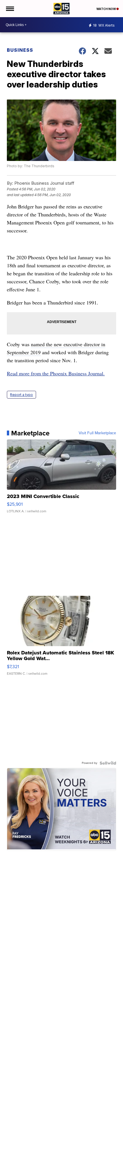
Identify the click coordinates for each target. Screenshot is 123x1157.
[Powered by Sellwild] (108, 763)
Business (20, 50)
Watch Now (106, 9)
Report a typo (21, 395)
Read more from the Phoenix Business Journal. (56, 373)
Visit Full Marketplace (97, 433)
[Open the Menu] (9, 8)
